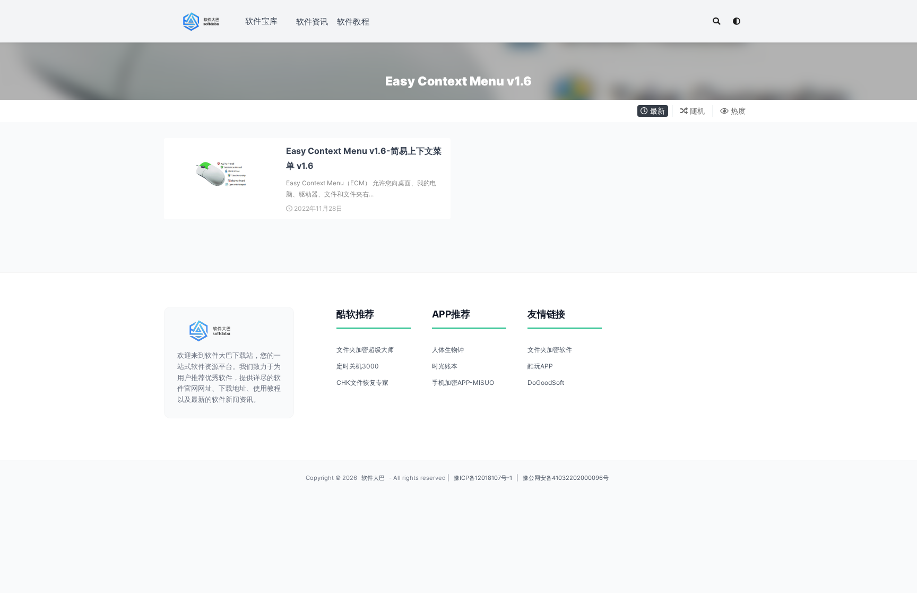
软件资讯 (312, 21)
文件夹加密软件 (549, 350)
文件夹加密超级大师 (365, 350)
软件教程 (353, 21)
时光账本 (444, 366)
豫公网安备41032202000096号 (566, 478)
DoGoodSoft (545, 382)
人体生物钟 (448, 350)
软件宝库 (261, 21)
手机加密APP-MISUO (463, 382)
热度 (737, 110)
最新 (656, 110)
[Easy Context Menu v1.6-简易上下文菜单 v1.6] (222, 174)
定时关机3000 (357, 366)
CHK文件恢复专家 (362, 382)
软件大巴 (373, 478)
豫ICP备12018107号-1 (483, 478)
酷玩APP (540, 366)
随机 (696, 110)
